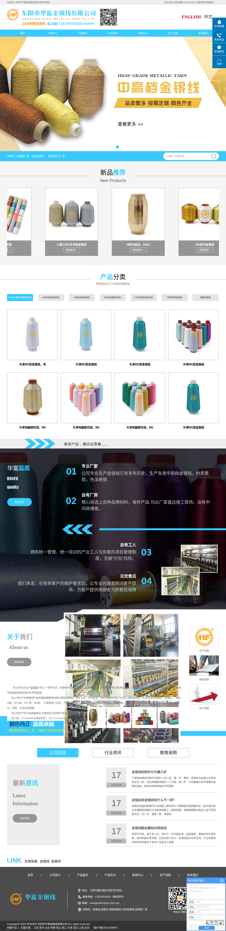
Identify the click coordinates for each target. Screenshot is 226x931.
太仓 (47, 927)
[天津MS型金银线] (86, 335)
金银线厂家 (23, 156)
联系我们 (203, 33)
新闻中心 (143, 33)
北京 (86, 927)
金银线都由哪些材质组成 (149, 828)
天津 (69, 927)
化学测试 (113, 33)
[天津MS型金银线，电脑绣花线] (32, 335)
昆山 (58, 927)
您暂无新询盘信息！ (205, 2)
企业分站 (168, 2)
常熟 (52, 927)
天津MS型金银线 (86, 364)
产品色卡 (110, 875)
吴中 (41, 927)
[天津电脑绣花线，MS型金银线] (32, 398)
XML (192, 2)
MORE (19, 662)
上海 (81, 927)
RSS (186, 2)
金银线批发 (38, 156)
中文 (208, 17)
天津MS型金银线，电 (32, 364)
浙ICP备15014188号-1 (106, 927)
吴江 (64, 927)
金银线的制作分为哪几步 (149, 772)
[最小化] (222, 880)
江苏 (36, 927)
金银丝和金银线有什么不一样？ (154, 800)
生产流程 (173, 33)
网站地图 (178, 2)
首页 (22, 33)
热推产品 (12, 927)
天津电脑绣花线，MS (32, 427)
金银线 (44, 861)
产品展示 (83, 33)
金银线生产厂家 (56, 156)
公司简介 (52, 33)
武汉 (75, 927)
